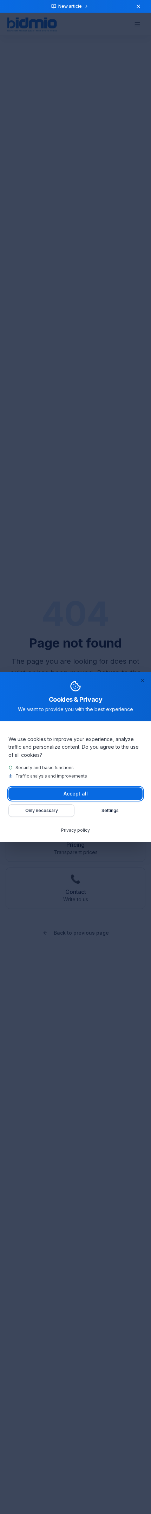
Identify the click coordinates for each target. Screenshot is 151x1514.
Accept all (76, 794)
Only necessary (41, 810)
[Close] (142, 680)
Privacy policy (75, 830)
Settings (110, 810)
